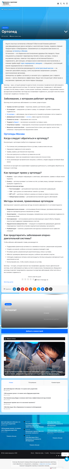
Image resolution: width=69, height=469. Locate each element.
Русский (54, 468)
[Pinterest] (22, 289)
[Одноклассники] (34, 289)
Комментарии (56, 382)
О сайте (47, 453)
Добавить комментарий (34, 331)
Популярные (32, 382)
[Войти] (58, 4)
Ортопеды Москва (14, 134)
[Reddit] (26, 289)
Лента (32, 453)
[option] (34, 311)
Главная (5, 9)
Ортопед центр (8, 282)
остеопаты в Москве (20, 51)
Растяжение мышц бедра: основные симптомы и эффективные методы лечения (27, 398)
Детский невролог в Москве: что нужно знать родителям (20, 388)
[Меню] (67, 4)
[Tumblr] (18, 289)
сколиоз (28, 117)
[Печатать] (50, 289)
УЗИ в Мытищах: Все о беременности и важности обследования (22, 407)
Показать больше (11, 436)
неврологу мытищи (45, 464)
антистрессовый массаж (44, 68)
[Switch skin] (61, 4)
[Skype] (38, 289)
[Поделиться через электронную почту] (46, 289)
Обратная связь (39, 453)
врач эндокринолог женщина (31, 63)
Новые (11, 382)
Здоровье (10, 9)
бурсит (16, 122)
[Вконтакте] (30, 289)
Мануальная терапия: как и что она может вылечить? (19, 402)
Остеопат (11, 309)
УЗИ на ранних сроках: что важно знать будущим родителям (21, 393)
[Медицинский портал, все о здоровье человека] (9, 3)
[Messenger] (42, 289)
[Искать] (64, 4)
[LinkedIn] (14, 289)
